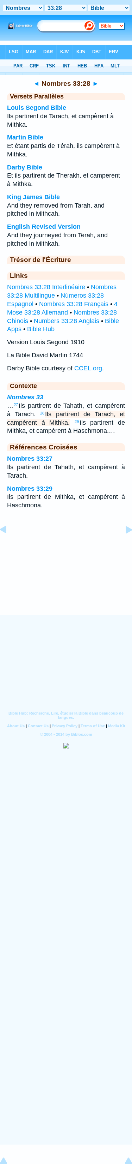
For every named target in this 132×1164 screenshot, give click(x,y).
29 (77, 421)
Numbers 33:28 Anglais (66, 320)
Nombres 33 (25, 397)
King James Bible (33, 197)
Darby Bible (24, 167)
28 (42, 413)
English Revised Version (44, 226)
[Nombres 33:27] (9, 545)
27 (16, 404)
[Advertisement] (66, 571)
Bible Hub (41, 329)
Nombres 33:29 (29, 488)
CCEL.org (88, 368)
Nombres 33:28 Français (73, 304)
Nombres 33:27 (29, 458)
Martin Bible (25, 137)
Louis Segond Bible (36, 107)
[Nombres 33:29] (123, 545)
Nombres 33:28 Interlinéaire (46, 287)
